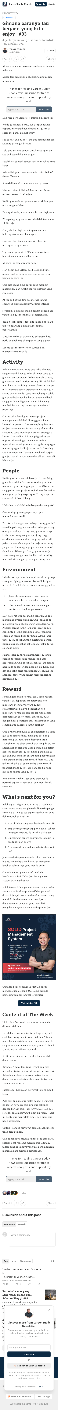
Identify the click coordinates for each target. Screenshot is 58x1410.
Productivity (10, 13)
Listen (51, 50)
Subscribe (41, 4)
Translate (9, 17)
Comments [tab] (9, 1224)
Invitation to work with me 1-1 (21, 1271)
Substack (14, 1403)
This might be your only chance (18, 1276)
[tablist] (15, 1224)
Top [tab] (6, 1261)
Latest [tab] (14, 1261)
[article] (29, 1277)
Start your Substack (21, 1396)
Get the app (44, 1396)
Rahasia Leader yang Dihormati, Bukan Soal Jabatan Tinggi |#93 (17, 1295)
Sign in (51, 4)
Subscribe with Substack (31, 1365)
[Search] (53, 1261)
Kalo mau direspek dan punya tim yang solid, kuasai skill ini (19, 1304)
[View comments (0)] (16, 59)
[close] (49, 1309)
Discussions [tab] (25, 1261)
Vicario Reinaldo (17, 49)
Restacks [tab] (22, 1224)
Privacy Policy (34, 1378)
